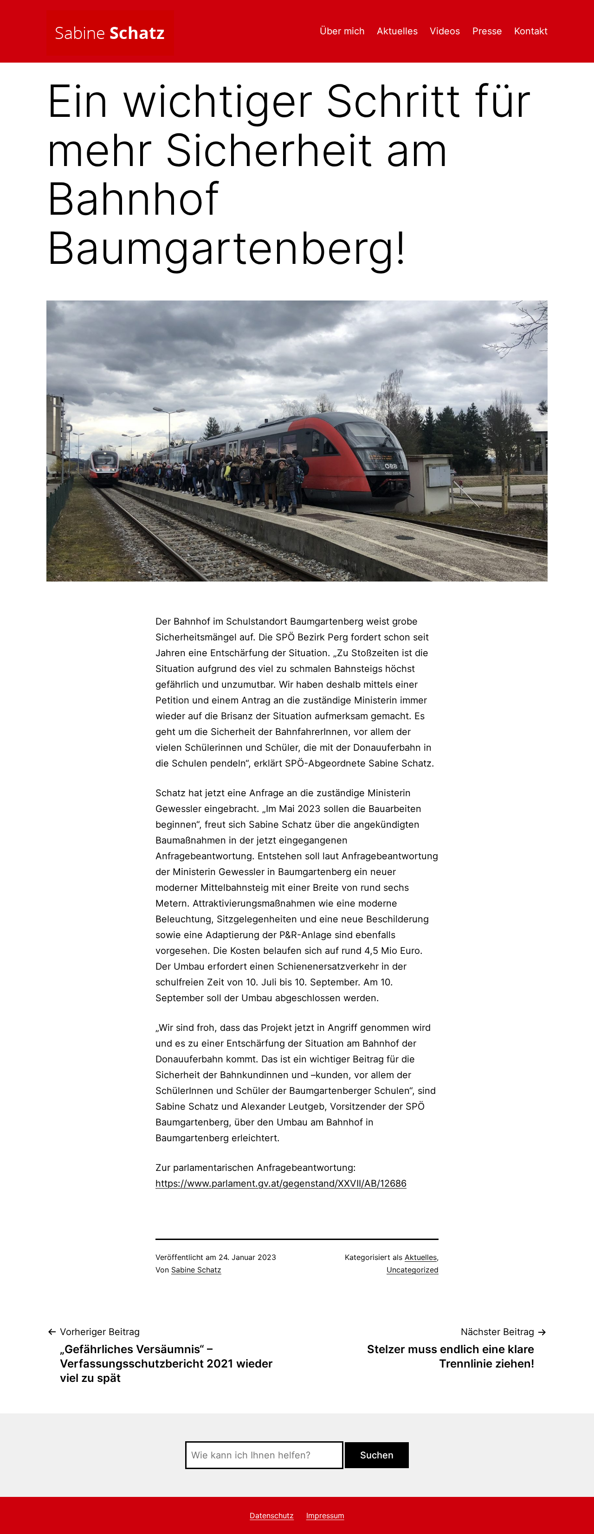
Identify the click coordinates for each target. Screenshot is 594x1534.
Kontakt (531, 31)
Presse (487, 31)
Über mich (342, 31)
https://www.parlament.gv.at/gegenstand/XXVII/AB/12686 (281, 1183)
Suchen (377, 1455)
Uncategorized (413, 1269)
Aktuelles (397, 31)
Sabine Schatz (196, 1269)
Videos (445, 31)
